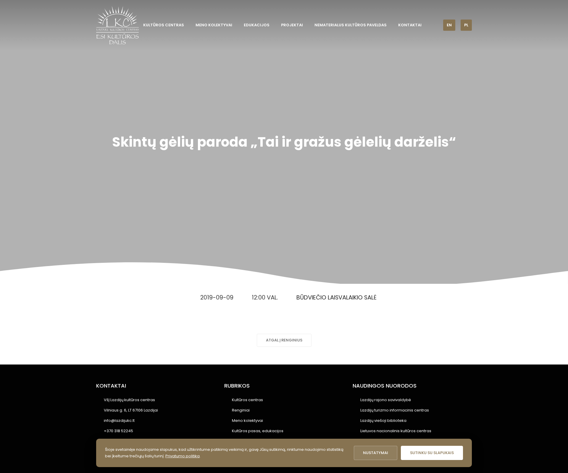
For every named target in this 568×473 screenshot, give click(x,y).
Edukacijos (257, 25)
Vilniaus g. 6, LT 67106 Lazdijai (131, 410)
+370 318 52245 (118, 431)
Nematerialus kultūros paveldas (350, 25)
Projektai (292, 25)
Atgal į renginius (284, 340)
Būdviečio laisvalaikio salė (336, 298)
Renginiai (241, 410)
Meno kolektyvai (214, 25)
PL (466, 25)
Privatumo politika (182, 456)
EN (449, 25)
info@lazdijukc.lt (119, 420)
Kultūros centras (163, 25)
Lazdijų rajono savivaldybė (385, 400)
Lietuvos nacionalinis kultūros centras (395, 431)
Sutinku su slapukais (432, 453)
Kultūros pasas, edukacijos (257, 431)
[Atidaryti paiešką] (435, 25)
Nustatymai (375, 453)
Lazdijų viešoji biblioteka (383, 420)
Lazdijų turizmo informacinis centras (394, 410)
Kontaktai (410, 25)
